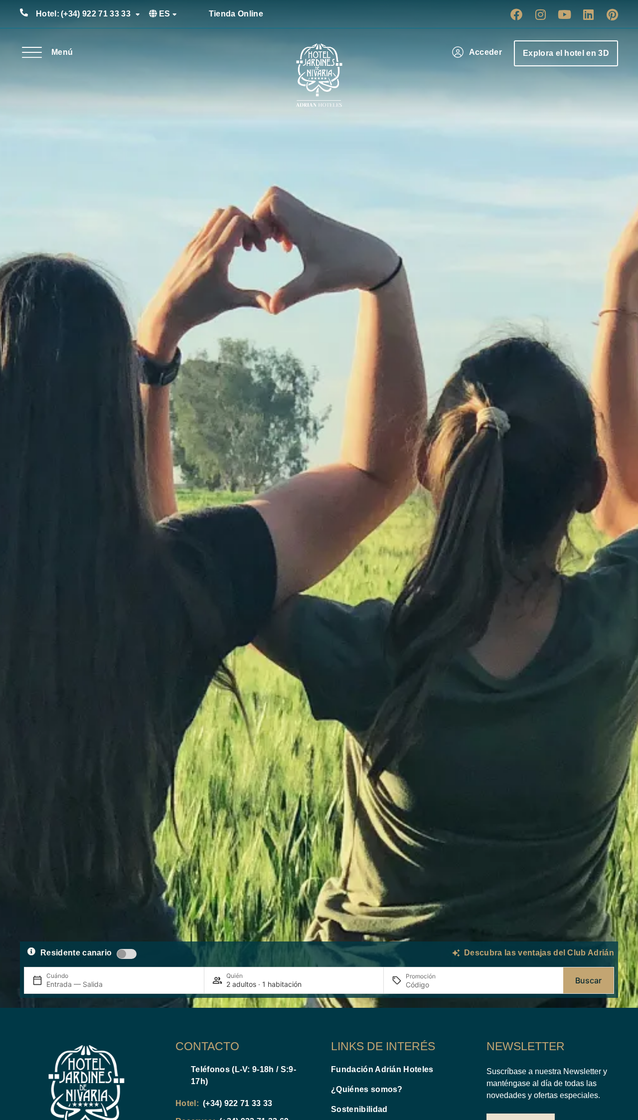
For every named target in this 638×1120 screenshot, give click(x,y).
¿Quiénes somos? (367, 1089)
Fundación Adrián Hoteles (382, 1069)
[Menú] (32, 52)
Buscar (588, 980)
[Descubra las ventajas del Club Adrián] (456, 953)
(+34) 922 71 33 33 (83, 13)
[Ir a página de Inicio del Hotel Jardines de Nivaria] (319, 75)
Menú (62, 52)
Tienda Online (236, 13)
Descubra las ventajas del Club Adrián (539, 952)
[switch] (127, 954)
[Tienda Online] (197, 14)
